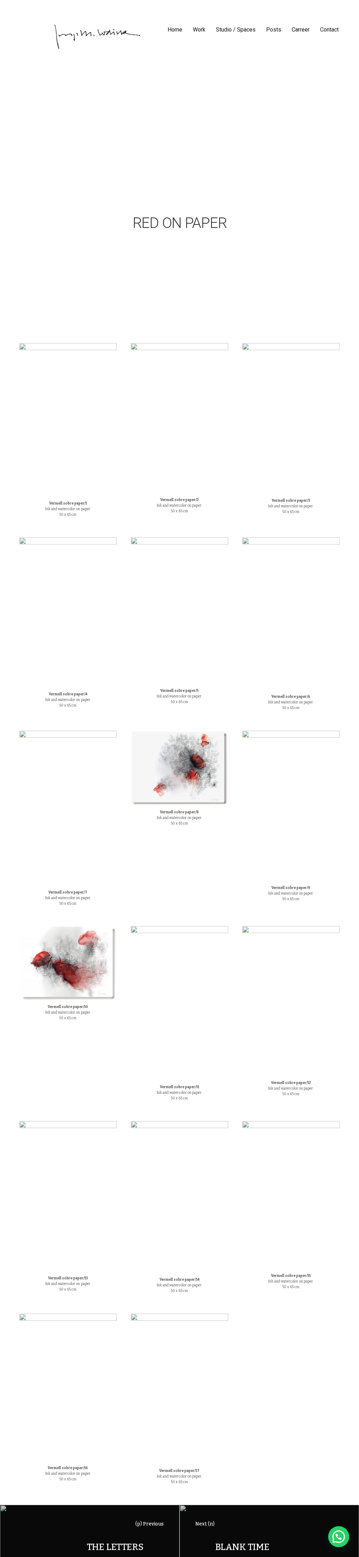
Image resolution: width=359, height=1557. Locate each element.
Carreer (301, 29)
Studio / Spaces (236, 29)
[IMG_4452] (291, 613)
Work (199, 29)
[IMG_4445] (68, 420)
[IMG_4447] (291, 418)
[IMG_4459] (291, 1001)
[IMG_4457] (179, 1003)
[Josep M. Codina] (97, 37)
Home (175, 29)
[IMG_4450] (179, 610)
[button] (338, 1536)
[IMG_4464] (179, 1389)
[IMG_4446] (179, 418)
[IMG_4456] (68, 963)
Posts (273, 29)
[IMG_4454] (179, 768)
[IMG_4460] (68, 1196)
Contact (329, 29)
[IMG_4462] (291, 1195)
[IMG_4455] (291, 806)
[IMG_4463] (68, 1388)
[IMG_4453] (68, 808)
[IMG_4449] (68, 612)
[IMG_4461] (179, 1197)
